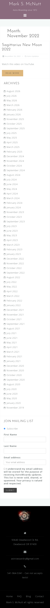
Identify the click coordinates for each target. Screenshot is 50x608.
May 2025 (12, 137)
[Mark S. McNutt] (24, 515)
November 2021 (15, 314)
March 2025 (13, 147)
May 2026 (12, 100)
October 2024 (14, 165)
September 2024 (16, 170)
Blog (28, 596)
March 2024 (13, 198)
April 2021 (12, 347)
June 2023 (12, 230)
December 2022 (15, 258)
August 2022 (13, 277)
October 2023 (14, 216)
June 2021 (12, 337)
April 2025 (12, 142)
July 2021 (12, 333)
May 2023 (12, 235)
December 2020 (15, 365)
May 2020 (12, 398)
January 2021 (14, 361)
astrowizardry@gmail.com (25, 558)
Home (9, 596)
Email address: (12, 457)
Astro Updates (33, 56)
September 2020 (16, 379)
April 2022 (12, 291)
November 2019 (15, 407)
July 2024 (12, 179)
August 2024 (13, 174)
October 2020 (14, 375)
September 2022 (16, 272)
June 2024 (12, 184)
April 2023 (12, 240)
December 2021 (15, 309)
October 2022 (14, 268)
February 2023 (14, 249)
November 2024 (15, 160)
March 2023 (13, 244)
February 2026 (14, 109)
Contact (39, 596)
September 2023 (16, 221)
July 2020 (12, 389)
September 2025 (16, 128)
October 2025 (14, 123)
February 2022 (14, 300)
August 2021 (13, 328)
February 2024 (14, 202)
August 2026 (13, 91)
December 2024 (15, 156)
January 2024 (14, 207)
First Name (10, 434)
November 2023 (15, 212)
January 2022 (14, 305)
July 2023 (12, 226)
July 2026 (12, 95)
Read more (12, 73)
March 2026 (13, 105)
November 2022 (15, 263)
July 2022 (12, 281)
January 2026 (14, 114)
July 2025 (12, 133)
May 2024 (12, 188)
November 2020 (15, 370)
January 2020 (14, 403)
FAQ (19, 596)
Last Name (10, 446)
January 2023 (14, 254)
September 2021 (16, 323)
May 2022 (12, 286)
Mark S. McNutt (25, 4)
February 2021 (14, 356)
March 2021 (13, 351)
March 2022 (13, 295)
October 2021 (14, 319)
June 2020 (12, 393)
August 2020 (13, 384)
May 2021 (12, 342)
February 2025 (14, 151)
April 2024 (12, 193)
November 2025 (15, 119)
